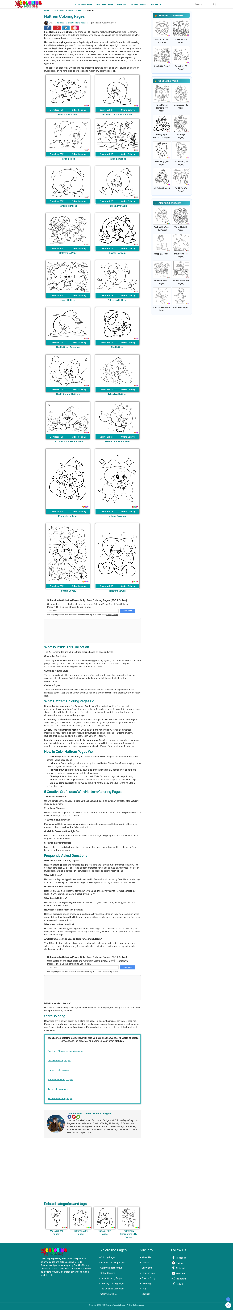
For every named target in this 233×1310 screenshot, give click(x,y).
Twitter (179, 1263)
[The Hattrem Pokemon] (68, 324)
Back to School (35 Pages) (162, 41)
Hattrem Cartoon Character (117, 114)
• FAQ (143, 1288)
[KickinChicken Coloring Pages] (162, 296)
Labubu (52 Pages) (181, 136)
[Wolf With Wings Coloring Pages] (162, 216)
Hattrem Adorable (67, 114)
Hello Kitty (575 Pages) (162, 163)
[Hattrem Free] (68, 135)
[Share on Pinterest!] (53, 75)
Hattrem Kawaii (117, 590)
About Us (156, 4)
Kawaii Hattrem (117, 253)
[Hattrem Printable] (117, 182)
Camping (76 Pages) (181, 67)
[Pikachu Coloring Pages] (104, 1218)
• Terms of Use (147, 1273)
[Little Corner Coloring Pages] (181, 269)
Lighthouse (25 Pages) (181, 106)
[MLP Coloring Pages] (162, 177)
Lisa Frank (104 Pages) (181, 163)
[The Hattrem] (117, 324)
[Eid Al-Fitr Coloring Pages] (181, 177)
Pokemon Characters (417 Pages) (128, 1234)
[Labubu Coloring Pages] (181, 123)
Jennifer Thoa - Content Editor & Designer (70, 23)
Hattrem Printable (117, 205)
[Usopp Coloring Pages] (162, 242)
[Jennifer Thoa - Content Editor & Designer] (46, 23)
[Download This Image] (68, 75)
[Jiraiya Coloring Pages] (181, 296)
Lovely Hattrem (67, 300)
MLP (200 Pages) (162, 188)
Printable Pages (104, 4)
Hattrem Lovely (67, 590)
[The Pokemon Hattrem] (68, 371)
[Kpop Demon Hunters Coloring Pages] (162, 93)
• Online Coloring (107, 1273)
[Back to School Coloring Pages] (162, 28)
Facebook (181, 1258)
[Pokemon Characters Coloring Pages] (128, 1218)
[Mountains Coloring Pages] (181, 242)
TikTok (179, 1284)
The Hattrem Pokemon (68, 347)
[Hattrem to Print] (68, 229)
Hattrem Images (117, 158)
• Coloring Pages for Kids (111, 1267)
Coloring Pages (83, 4)
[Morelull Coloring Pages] (56, 1218)
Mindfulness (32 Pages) (161, 282)
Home (46, 10)
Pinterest (180, 1268)
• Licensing (145, 1283)
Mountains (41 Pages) (181, 255)
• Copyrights (146, 1267)
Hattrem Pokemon (117, 516)
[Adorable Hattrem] (117, 371)
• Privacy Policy (147, 1278)
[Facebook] (69, 1117)
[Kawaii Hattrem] (117, 229)
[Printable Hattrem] (68, 479)
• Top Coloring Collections (111, 1288)
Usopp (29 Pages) (162, 254)
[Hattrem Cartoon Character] (117, 91)
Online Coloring (138, 4)
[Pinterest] (74, 1117)
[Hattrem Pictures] (68, 182)
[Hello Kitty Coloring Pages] (162, 150)
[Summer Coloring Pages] (181, 28)
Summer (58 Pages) (181, 41)
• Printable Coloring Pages (112, 1262)
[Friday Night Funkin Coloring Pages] (162, 123)
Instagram (181, 1278)
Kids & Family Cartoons (62, 10)
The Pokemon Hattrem (68, 394)
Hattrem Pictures (68, 205)
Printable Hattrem (67, 516)
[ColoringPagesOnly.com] (28, 4)
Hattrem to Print (67, 253)
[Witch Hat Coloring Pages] (181, 216)
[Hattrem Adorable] (68, 91)
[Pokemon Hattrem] (117, 277)
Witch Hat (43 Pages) (180, 228)
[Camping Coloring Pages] (181, 55)
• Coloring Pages (107, 1257)
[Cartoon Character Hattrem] (68, 418)
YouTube (180, 1273)
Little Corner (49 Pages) (181, 282)
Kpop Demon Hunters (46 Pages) (162, 108)
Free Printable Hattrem (117, 441)
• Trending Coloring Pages (111, 1283)
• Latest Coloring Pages (110, 1278)
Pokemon (80, 10)
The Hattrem (117, 347)
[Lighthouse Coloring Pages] (181, 93)
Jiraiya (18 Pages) (181, 307)
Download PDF (56, 110)
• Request (145, 1294)
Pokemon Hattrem (117, 300)
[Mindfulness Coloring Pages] (162, 269)
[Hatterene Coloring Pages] (80, 1218)
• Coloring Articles (108, 1294)
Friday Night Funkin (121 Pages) (162, 136)
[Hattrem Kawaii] (117, 553)
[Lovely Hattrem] (68, 277)
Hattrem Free (68, 158)
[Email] (78, 1117)
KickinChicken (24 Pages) (161, 308)
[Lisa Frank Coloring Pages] (181, 150)
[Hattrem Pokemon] (117, 479)
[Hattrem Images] (117, 135)
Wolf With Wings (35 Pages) (162, 228)
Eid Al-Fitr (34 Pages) (181, 189)
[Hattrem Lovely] (68, 553)
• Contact (145, 1262)
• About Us (145, 1257)
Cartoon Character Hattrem (68, 441)
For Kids (121, 4)
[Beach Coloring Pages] (162, 55)
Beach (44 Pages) (162, 66)
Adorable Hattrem (117, 394)
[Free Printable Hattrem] (117, 418)
